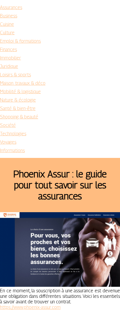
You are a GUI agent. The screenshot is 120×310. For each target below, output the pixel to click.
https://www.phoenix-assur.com (30, 307)
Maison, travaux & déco (22, 83)
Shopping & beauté (19, 117)
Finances (8, 49)
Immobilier (10, 58)
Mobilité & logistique (20, 91)
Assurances (11, 7)
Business (8, 16)
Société (8, 125)
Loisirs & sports (15, 75)
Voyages (8, 142)
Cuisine (7, 24)
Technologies (13, 133)
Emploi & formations (20, 41)
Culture (7, 32)
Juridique (9, 66)
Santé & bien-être (18, 108)
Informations (12, 150)
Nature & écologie (18, 100)
